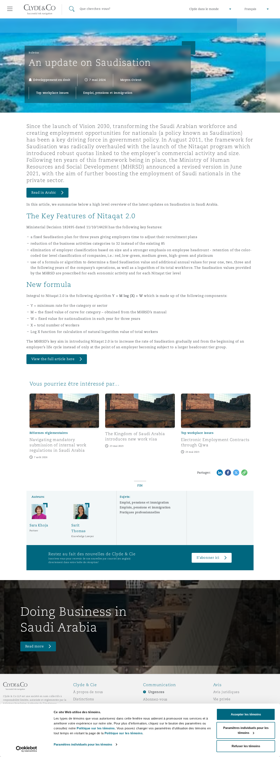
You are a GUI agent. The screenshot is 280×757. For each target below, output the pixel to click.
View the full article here (53, 359)
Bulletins (34, 52)
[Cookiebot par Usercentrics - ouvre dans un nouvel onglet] (26, 749)
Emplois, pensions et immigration (145, 507)
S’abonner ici (208, 558)
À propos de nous (88, 692)
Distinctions (83, 699)
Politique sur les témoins (124, 733)
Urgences (156, 692)
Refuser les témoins (246, 746)
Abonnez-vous (155, 699)
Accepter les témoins (246, 714)
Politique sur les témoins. (96, 728)
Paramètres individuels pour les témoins (83, 744)
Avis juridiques (226, 692)
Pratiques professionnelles (140, 512)
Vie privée (222, 699)
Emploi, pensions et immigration (144, 502)
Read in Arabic (43, 192)
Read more (34, 646)
